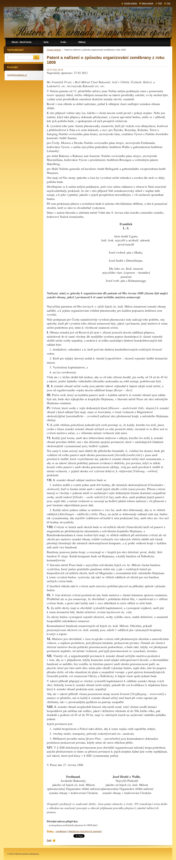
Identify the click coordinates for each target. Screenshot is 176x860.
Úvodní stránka (54, 50)
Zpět (49, 840)
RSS (160, 3)
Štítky (50, 831)
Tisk (168, 3)
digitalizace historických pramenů (85, 831)
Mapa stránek (147, 3)
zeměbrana (61, 831)
